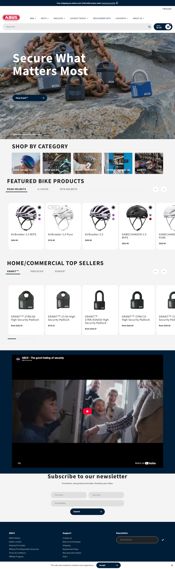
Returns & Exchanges (72, 541)
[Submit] (163, 540)
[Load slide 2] (27, 134)
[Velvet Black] (39, 207)
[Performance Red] (150, 219)
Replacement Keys (70, 549)
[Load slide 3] (36, 134)
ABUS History (14, 538)
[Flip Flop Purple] (150, 215)
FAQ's (65, 556)
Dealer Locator (15, 541)
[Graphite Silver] (39, 215)
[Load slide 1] (17, 134)
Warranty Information (72, 552)
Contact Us (67, 538)
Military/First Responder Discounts (24, 549)
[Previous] (155, 189)
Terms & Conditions (17, 552)
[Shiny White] (39, 211)
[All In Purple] (39, 219)
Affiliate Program (16, 556)
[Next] (164, 189)
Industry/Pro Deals (17, 545)
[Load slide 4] (46, 134)
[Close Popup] (172, 565)
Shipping (66, 545)
